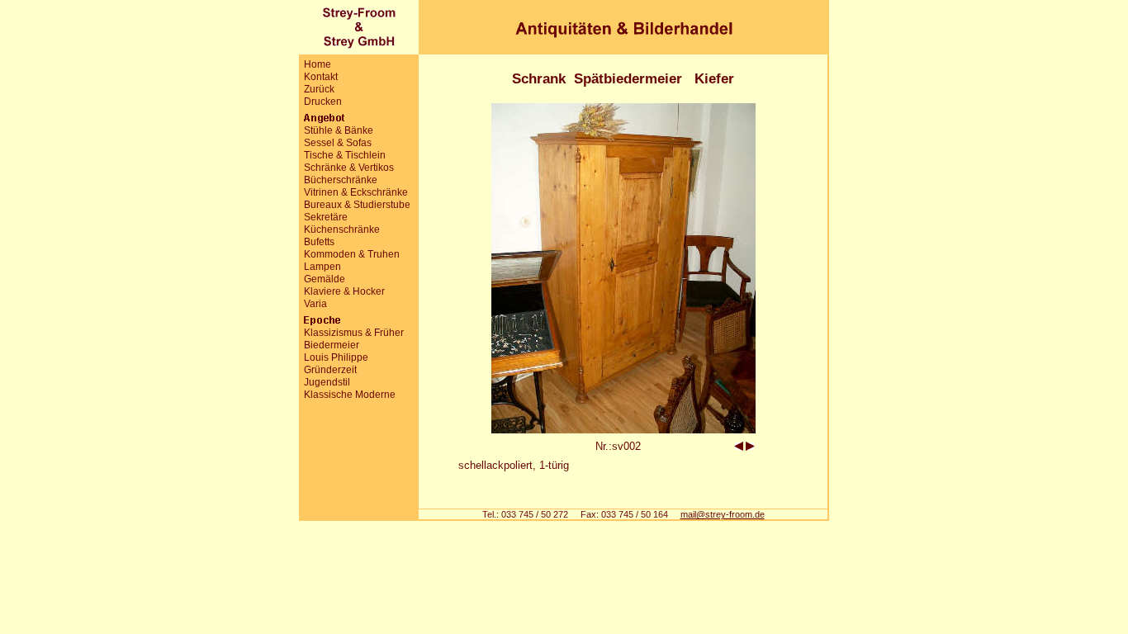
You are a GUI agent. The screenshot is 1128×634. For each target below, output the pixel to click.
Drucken (323, 101)
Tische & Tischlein (345, 155)
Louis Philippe (336, 357)
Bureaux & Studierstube (357, 205)
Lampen (322, 266)
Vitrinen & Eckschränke (356, 192)
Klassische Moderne (350, 394)
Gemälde (324, 279)
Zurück (319, 89)
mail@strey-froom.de (722, 514)
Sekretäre (326, 217)
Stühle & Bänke (338, 130)
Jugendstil (327, 382)
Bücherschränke (340, 180)
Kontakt (321, 77)
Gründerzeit (330, 370)
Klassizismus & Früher (354, 332)
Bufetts (319, 242)
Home (317, 64)
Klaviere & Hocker (344, 291)
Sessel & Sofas (338, 143)
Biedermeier (331, 345)
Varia (315, 304)
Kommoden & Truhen (352, 254)
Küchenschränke (342, 229)
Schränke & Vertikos (349, 167)
